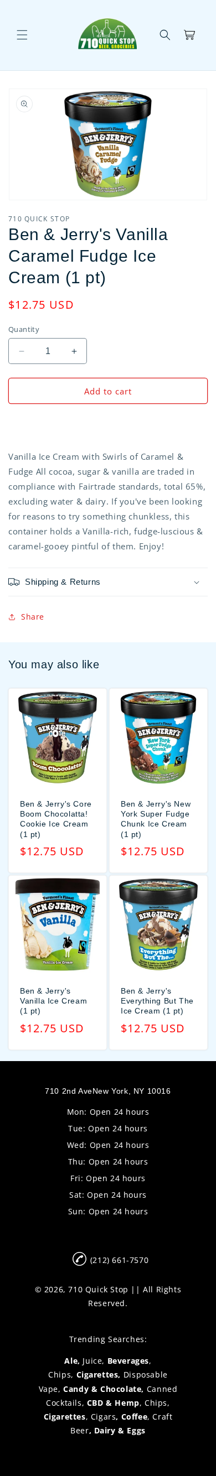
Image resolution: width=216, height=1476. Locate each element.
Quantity (23, 329)
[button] (22, 35)
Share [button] (32, 616)
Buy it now (108, 422)
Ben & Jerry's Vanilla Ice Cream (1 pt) (53, 1000)
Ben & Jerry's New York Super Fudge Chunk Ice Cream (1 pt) (156, 819)
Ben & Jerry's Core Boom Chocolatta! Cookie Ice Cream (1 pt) (56, 819)
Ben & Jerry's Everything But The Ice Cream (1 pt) (157, 1000)
